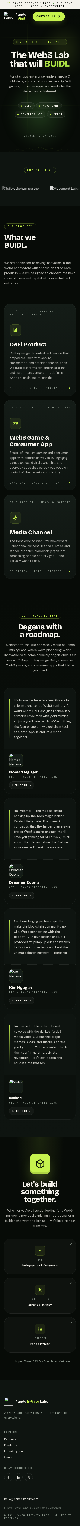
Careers (9, 1457)
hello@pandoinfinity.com (21, 1499)
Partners (10, 1439)
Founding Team (15, 1451)
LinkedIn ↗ (21, 785)
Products (10, 1445)
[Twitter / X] (29, 1477)
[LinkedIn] (19, 1477)
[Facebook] (8, 1477)
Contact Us (45, 16)
